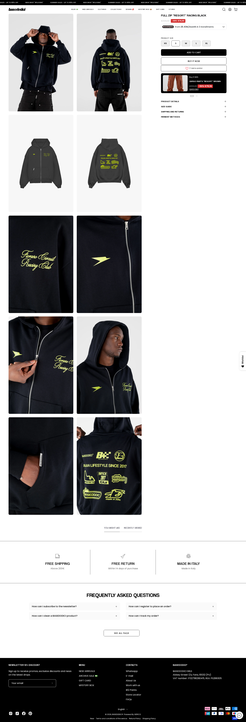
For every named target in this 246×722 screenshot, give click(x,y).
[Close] (158, 319)
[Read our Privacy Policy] (154, 392)
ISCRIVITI (123, 399)
